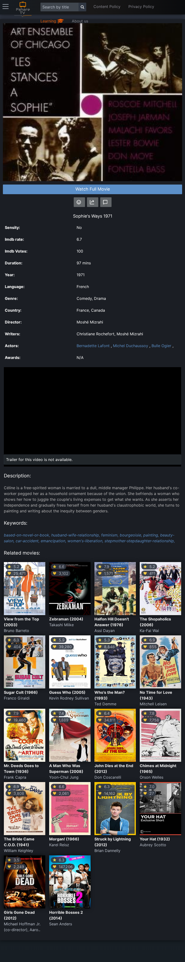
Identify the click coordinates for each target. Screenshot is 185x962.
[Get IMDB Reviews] (79, 202)
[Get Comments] (106, 202)
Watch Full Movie (92, 189)
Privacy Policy (141, 6)
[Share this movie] (92, 202)
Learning (48, 21)
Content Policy (106, 6)
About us (80, 21)
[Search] (82, 7)
